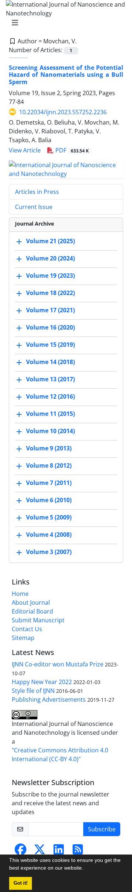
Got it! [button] (20, 883)
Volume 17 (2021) (50, 310)
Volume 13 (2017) (50, 379)
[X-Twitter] (39, 852)
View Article (25, 150)
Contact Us (27, 629)
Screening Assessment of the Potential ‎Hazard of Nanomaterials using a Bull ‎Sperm (66, 75)
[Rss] (78, 852)
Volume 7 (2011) (49, 483)
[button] (86, 869)
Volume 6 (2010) (49, 500)
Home (20, 594)
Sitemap (23, 638)
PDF (71, 150)
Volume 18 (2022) (50, 293)
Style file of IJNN (33, 691)
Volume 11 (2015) (50, 414)
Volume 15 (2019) (50, 345)
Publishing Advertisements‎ (49, 699)
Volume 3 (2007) (49, 552)
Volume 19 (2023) (50, 275)
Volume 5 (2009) (49, 517)
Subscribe (101, 829)
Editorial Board (32, 611)
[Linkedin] (58, 852)
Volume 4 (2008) (49, 534)
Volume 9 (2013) (49, 448)
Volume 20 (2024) (50, 258)
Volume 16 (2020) (50, 327)
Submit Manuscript (38, 620)
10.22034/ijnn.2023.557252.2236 (63, 112)
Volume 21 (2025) (50, 241)
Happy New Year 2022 (42, 682)
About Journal (31, 602)
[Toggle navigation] (64, 23)
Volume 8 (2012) (49, 465)
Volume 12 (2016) (50, 396)
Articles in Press (37, 192)
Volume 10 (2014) (50, 431)
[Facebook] (20, 852)
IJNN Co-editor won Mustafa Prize (57, 664)
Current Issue (33, 207)
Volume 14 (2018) (50, 362)
